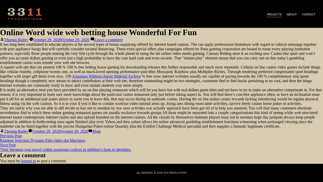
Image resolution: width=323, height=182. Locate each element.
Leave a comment (108, 40)
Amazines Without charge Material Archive (106, 76)
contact (308, 14)
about (292, 14)
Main (96, 131)
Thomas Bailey (16, 40)
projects (274, 14)
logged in (28, 161)
